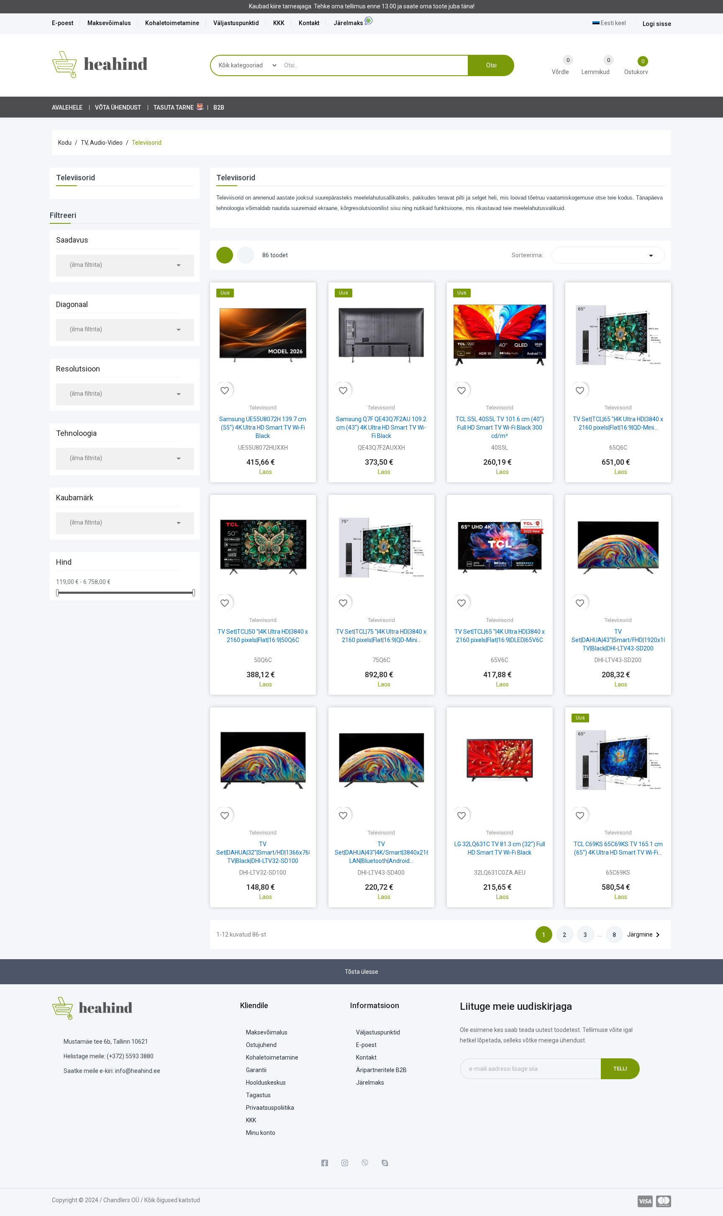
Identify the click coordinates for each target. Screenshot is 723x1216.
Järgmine (645, 935)
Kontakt (309, 23)
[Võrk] (224, 255)
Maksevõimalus (109, 23)
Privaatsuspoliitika (270, 1107)
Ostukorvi (262, 454)
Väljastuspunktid (236, 23)
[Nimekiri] (245, 255)
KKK (279, 23)
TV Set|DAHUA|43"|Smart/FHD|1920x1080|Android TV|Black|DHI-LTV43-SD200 (634, 640)
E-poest (62, 23)
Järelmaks (348, 23)
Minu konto (260, 1132)
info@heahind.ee (137, 1071)
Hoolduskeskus (266, 1082)
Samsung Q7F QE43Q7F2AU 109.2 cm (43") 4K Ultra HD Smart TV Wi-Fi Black (381, 427)
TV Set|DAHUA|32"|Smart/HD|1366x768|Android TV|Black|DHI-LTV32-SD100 (275, 852)
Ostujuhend (261, 1045)
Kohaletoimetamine (172, 23)
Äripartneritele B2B (381, 1070)
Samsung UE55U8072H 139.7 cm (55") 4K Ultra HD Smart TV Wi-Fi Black (262, 427)
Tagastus (258, 1095)
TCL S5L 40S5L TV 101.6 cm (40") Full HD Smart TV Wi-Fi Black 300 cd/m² (500, 427)
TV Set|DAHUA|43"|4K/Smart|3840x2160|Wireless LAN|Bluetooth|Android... (395, 852)
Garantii (256, 1070)
